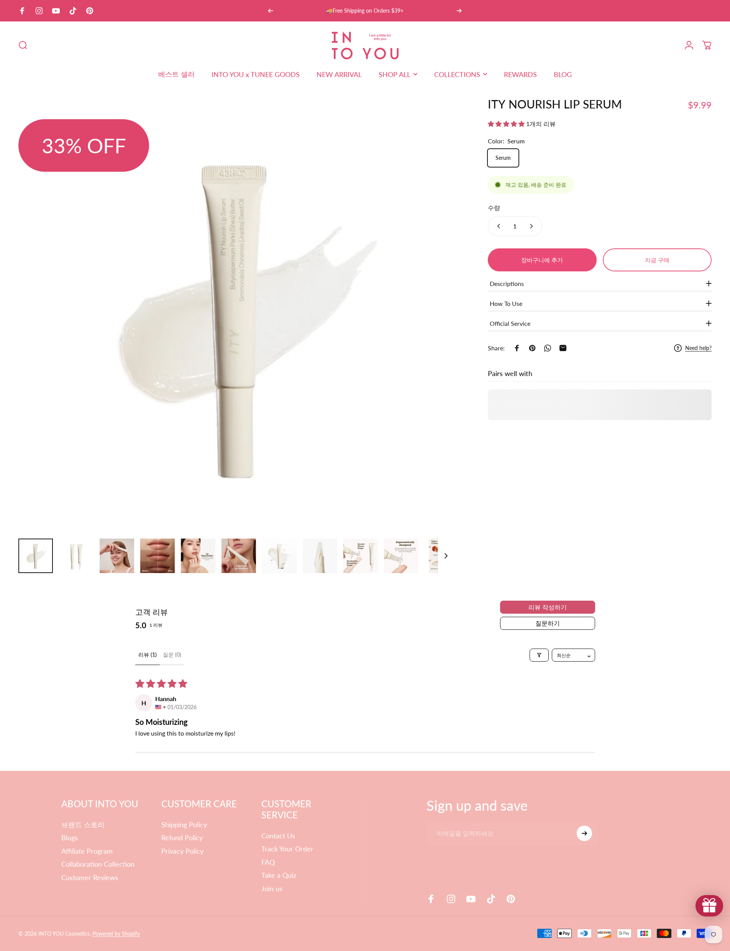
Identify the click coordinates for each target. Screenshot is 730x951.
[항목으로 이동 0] (35, 556)
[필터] (539, 655)
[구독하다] (584, 833)
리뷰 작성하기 (547, 607)
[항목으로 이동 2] (117, 556)
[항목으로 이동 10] (401, 556)
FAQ (268, 862)
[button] (507, 123)
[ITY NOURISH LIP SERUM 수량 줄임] (497, 226)
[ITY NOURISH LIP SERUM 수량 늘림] (533, 226)
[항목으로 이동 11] (442, 556)
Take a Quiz (278, 875)
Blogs (69, 837)
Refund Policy (182, 837)
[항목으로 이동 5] (238, 556)
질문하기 (547, 623)
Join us (271, 888)
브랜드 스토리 (83, 824)
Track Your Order (287, 848)
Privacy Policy (182, 851)
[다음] (459, 10)
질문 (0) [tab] (172, 654)
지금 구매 (657, 259)
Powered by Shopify (116, 933)
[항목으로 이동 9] (360, 556)
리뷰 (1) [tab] (147, 654)
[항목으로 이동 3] (157, 556)
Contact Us (278, 835)
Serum (503, 157)
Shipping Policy (184, 824)
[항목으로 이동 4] (198, 556)
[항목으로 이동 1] (76, 556)
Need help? (698, 348)
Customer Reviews (89, 877)
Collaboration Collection (98, 864)
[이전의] (270, 10)
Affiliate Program (87, 851)
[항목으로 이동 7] (320, 556)
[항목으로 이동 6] (279, 556)
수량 (494, 207)
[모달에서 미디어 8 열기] (235, 315)
